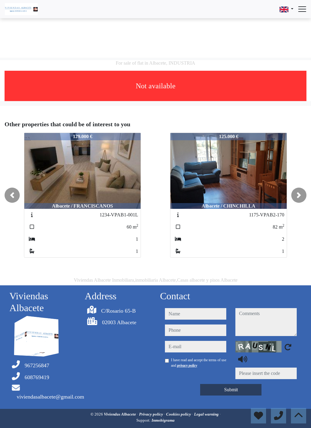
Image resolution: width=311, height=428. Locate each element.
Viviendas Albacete (120, 414)
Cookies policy (179, 414)
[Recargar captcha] (288, 347)
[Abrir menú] (302, 9)
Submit (231, 389)
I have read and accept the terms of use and (198, 363)
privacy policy (187, 365)
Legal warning (207, 414)
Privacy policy (151, 414)
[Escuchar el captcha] (243, 359)
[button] (12, 195)
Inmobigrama (163, 420)
